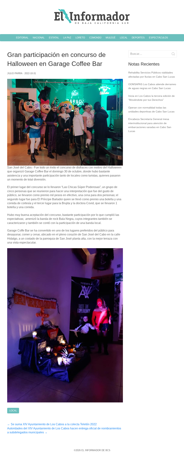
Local (13, 410)
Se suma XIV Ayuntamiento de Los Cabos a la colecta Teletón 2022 (52, 424)
